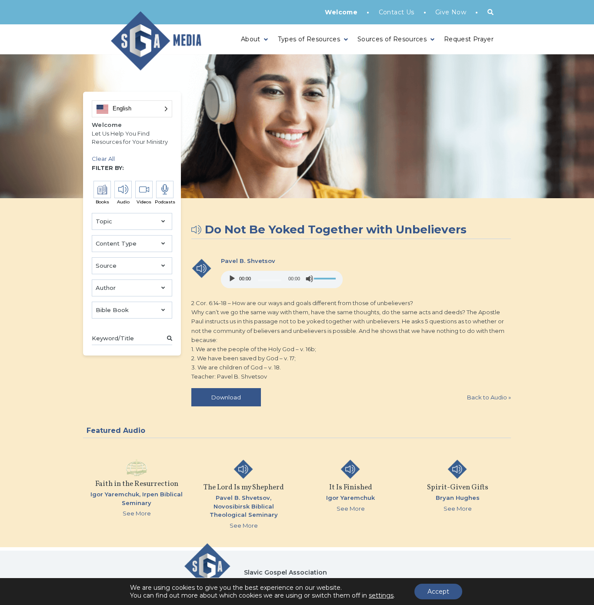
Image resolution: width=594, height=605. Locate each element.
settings (381, 595)
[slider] (326, 278)
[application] (282, 279)
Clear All (103, 158)
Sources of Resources (392, 39)
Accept (438, 591)
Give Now (450, 12)
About (250, 39)
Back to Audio (489, 397)
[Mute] (310, 279)
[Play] (232, 279)
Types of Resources (309, 39)
